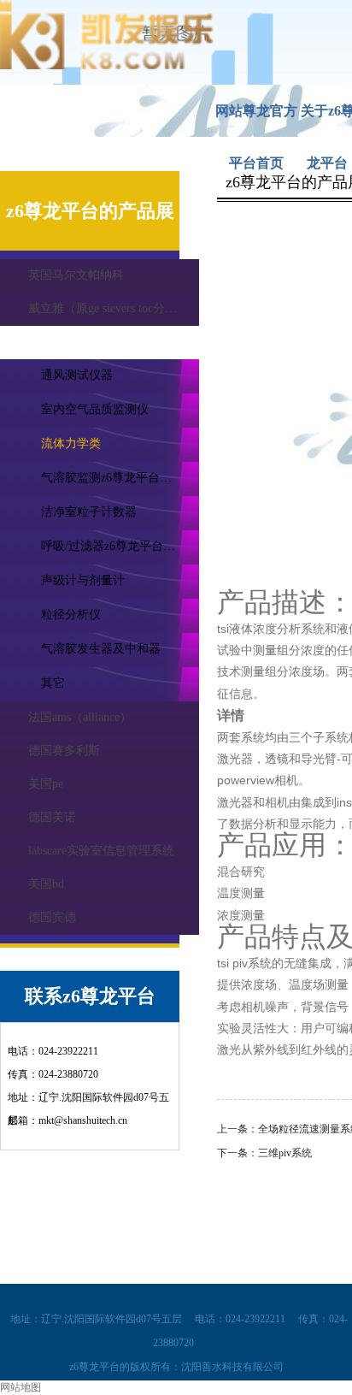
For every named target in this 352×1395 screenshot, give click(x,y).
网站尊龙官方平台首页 (256, 120)
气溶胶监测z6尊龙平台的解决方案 (120, 477)
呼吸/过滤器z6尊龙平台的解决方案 (120, 546)
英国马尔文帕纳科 (76, 275)
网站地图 (20, 1387)
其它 (53, 683)
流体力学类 (71, 443)
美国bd (46, 884)
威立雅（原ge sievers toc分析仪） (113, 308)
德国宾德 (52, 917)
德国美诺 (52, 817)
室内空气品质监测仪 (95, 409)
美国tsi (45, 341)
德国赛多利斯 (64, 750)
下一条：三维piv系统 (264, 1153)
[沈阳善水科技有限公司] (107, 66)
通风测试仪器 (77, 375)
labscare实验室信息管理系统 (101, 850)
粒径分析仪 (71, 614)
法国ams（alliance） (80, 717)
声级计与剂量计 (83, 580)
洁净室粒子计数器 (89, 511)
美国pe (45, 783)
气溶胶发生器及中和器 (101, 648)
